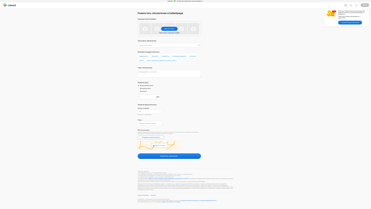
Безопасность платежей (173, 202)
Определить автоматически (151, 137)
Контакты (153, 195)
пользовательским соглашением (189, 200)
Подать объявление (143, 195)
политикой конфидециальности (207, 200)
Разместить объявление (169, 156)
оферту (164, 202)
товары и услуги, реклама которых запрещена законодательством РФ (168, 178)
